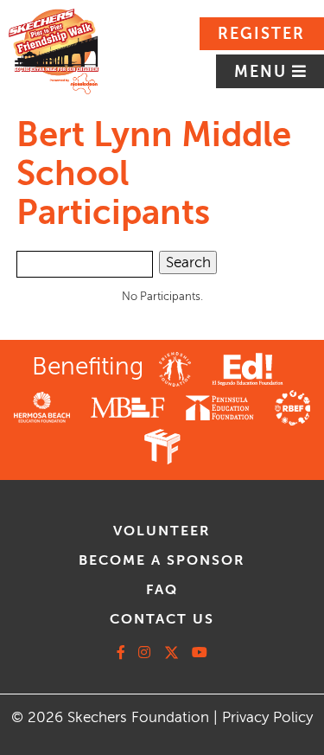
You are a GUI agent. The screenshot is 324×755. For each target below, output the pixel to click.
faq (162, 590)
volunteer (162, 531)
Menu (263, 71)
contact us (162, 619)
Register (261, 33)
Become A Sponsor (162, 560)
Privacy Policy (267, 717)
